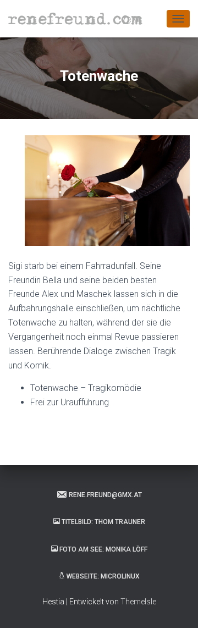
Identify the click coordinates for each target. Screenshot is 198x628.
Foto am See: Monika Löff (103, 549)
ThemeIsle (138, 601)
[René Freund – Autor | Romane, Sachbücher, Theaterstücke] (79, 19)
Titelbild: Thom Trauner (103, 522)
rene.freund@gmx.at (105, 495)
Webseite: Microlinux (103, 576)
